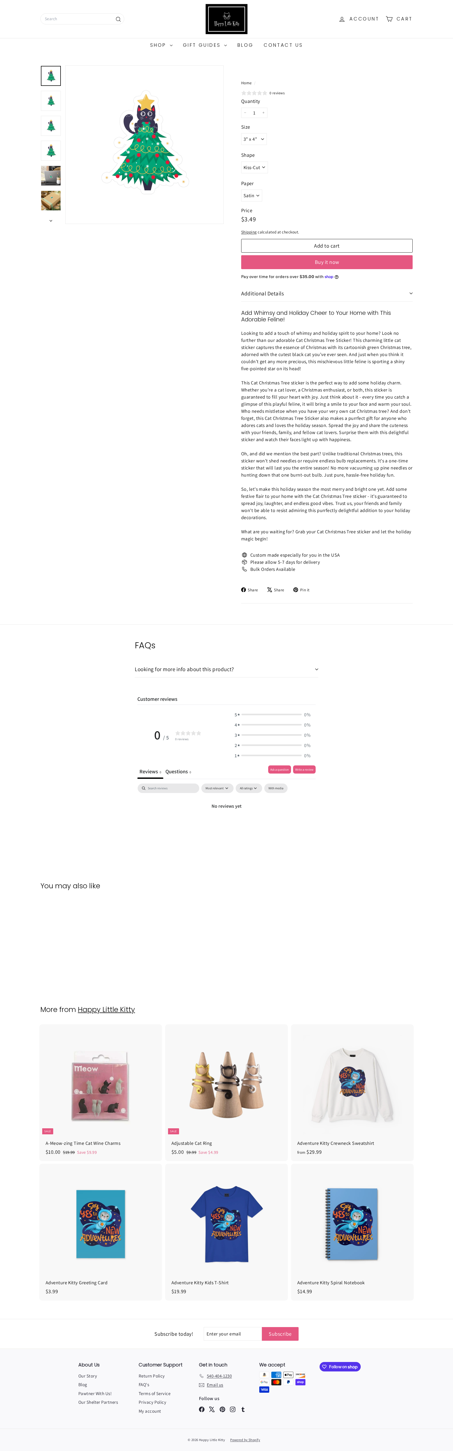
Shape (248, 155)
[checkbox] (276, 788)
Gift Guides (203, 45)
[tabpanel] (226, 823)
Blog (245, 45)
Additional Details (262, 293)
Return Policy (152, 1376)
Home (247, 82)
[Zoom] (144, 145)
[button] (273, 714)
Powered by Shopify (245, 1440)
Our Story (87, 1376)
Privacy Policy (152, 1402)
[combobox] (82, 18)
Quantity (250, 101)
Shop (159, 45)
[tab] (178, 772)
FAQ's (144, 1384)
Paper (247, 183)
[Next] (50, 219)
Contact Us (283, 45)
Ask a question (279, 769)
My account (150, 1411)
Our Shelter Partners (98, 1402)
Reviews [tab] (150, 771)
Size (245, 127)
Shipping (249, 231)
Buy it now (327, 262)
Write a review (304, 769)
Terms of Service (154, 1393)
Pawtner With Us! (95, 1393)
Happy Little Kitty (106, 1009)
